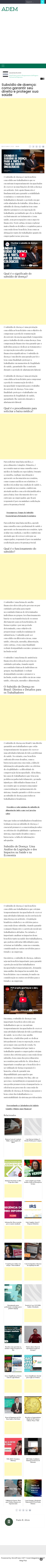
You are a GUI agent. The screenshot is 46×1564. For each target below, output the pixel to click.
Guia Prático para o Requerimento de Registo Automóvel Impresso (23, 76)
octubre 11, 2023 (8, 146)
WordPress (16, 1558)
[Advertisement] (23, 40)
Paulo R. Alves (23, 1520)
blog (17, 146)
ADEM (10, 9)
